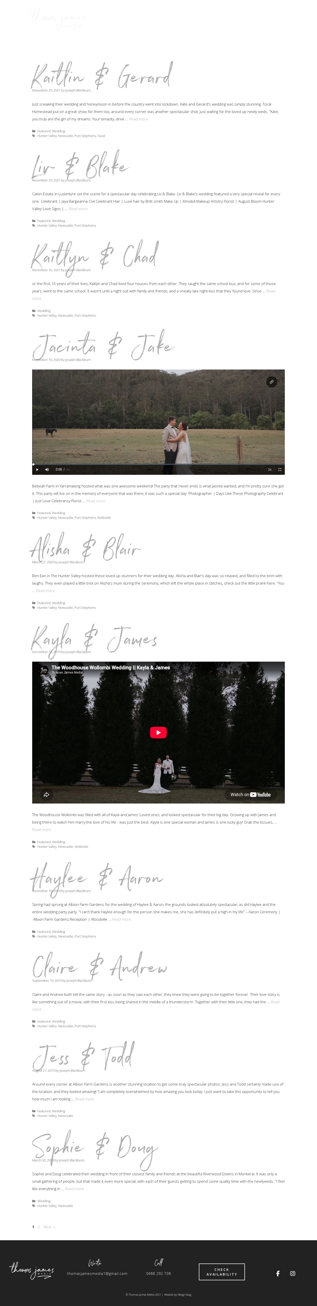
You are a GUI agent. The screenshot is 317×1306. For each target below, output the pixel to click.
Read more (138, 118)
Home (191, 18)
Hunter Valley (47, 135)
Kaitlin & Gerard (102, 81)
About (248, 18)
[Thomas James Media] (58, 18)
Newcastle (65, 135)
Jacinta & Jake (103, 350)
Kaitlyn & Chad (95, 260)
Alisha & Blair (86, 553)
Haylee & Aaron (98, 881)
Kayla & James (95, 642)
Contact (277, 18)
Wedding (58, 131)
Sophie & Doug (95, 1151)
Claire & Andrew (100, 971)
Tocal (101, 135)
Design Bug (184, 1294)
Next (50, 1226)
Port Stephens (85, 135)
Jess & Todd (83, 1061)
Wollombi (104, 517)
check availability (222, 1272)
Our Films (219, 18)
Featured (44, 131)
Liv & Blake (81, 171)
